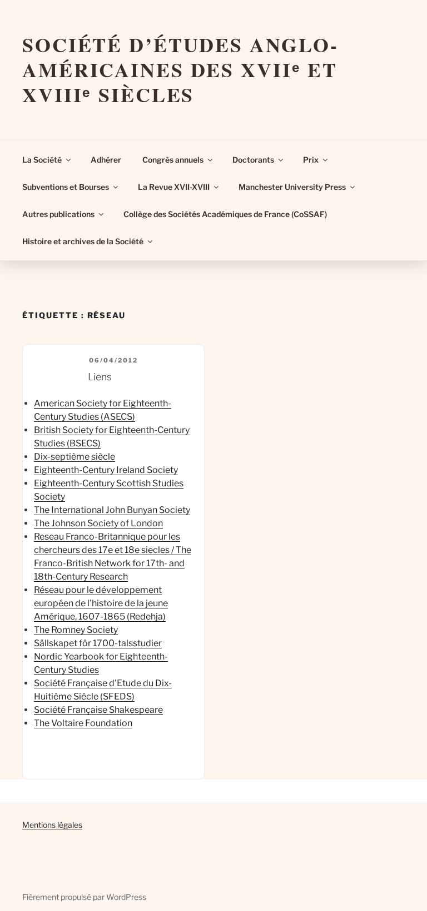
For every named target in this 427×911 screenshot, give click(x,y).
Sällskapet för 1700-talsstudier (98, 643)
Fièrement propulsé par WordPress (84, 897)
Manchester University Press (292, 187)
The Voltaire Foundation (83, 723)
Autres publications (58, 214)
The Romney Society (76, 630)
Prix (311, 159)
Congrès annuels (172, 159)
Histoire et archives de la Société (82, 241)
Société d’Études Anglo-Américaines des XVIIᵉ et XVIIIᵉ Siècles (180, 69)
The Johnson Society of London (98, 523)
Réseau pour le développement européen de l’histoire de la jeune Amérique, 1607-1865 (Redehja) (101, 603)
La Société (42, 159)
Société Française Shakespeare (98, 709)
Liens (100, 376)
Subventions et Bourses (65, 187)
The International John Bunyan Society (112, 510)
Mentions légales (52, 824)
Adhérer (106, 159)
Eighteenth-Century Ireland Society (106, 470)
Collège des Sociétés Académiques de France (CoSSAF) (225, 214)
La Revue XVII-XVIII (174, 187)
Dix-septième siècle (74, 456)
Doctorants (253, 159)
